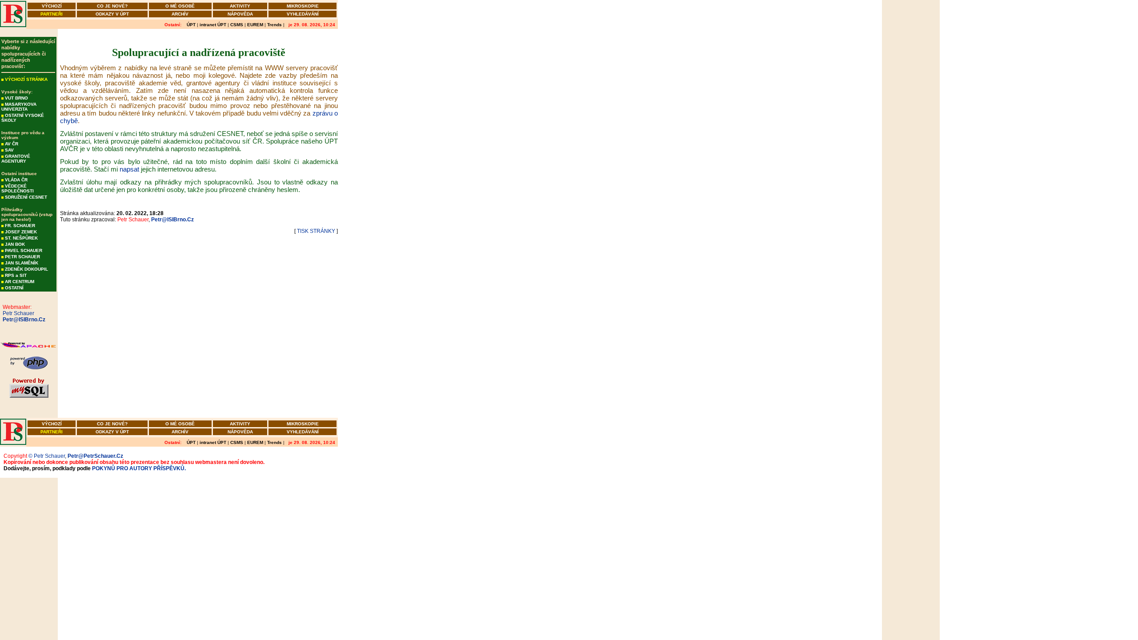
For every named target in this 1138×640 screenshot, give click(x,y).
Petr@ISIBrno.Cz (22, 319)
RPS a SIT (16, 275)
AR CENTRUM (19, 281)
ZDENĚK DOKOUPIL (26, 269)
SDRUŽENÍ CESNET (26, 197)
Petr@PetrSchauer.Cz (95, 456)
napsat (129, 169)
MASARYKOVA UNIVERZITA (18, 107)
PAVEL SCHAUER (23, 250)
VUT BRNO (16, 98)
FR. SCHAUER (20, 225)
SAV (9, 150)
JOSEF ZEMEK (21, 231)
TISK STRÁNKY (316, 231)
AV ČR (11, 143)
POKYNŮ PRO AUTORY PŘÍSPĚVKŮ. (139, 468)
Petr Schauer (17, 313)
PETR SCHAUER (22, 256)
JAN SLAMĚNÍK (21, 262)
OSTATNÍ (14, 287)
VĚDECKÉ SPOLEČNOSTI (17, 188)
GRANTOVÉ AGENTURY (15, 159)
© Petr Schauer (46, 456)
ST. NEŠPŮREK (21, 238)
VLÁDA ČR (16, 179)
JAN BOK (15, 244)
